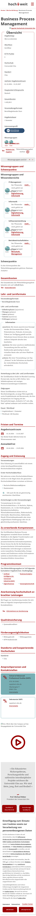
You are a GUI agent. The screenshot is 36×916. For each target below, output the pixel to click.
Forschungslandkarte (26, 809)
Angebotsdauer (10, 117)
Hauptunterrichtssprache (14, 90)
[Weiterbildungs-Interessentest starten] (14, 130)
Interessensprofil (11, 126)
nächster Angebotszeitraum (15, 81)
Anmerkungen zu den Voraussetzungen (16, 500)
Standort (7, 72)
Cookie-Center (9, 891)
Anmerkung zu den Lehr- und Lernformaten (17, 373)
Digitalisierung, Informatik (17, 194)
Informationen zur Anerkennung (17, 611)
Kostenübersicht (10, 288)
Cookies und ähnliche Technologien (18, 842)
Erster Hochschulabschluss (11, 473)
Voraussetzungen (7, 460)
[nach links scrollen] (3, 159)
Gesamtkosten (10, 99)
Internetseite (13, 692)
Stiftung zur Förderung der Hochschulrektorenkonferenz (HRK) (17, 839)
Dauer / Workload (7, 408)
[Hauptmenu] (32, 4)
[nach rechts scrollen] (29, 159)
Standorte (4, 656)
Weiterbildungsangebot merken (24, 150)
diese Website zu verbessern (22, 846)
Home (3, 10)
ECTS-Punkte (9, 54)
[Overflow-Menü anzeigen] (32, 159)
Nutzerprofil (13, 849)
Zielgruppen (5, 388)
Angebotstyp (9, 36)
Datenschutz (16, 904)
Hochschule (8, 63)
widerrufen (22, 898)
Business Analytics (26, 574)
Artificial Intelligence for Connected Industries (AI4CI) (9, 577)
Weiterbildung (12, 10)
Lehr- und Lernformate (9, 306)
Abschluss (8, 45)
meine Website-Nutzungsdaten (21, 844)
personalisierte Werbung (22, 851)
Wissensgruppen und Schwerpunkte (21, 160)
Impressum (6, 904)
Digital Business (9, 584)
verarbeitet (6, 846)
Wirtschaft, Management (16, 253)
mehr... (27, 185)
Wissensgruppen (10, 138)
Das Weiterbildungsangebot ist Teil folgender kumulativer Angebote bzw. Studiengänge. (18, 569)
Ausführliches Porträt (9, 809)
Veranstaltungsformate (13, 108)
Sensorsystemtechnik (27, 584)
